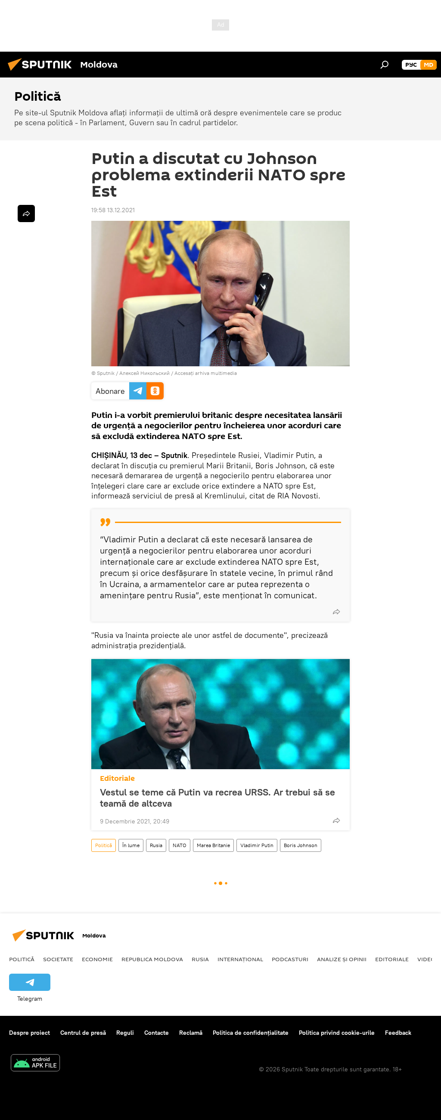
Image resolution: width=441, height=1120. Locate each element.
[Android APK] (35, 1064)
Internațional (240, 959)
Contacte (156, 1032)
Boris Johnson (300, 845)
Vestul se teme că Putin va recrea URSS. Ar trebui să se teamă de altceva (217, 797)
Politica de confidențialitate (251, 1032)
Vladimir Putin (256, 845)
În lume (131, 845)
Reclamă (190, 1032)
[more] (336, 611)
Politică (103, 845)
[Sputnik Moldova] (42, 72)
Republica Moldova (152, 959)
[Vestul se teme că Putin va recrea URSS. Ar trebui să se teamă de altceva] (220, 714)
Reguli (125, 1032)
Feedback (398, 1032)
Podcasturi (290, 959)
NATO (179, 845)
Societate (58, 959)
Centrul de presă (83, 1032)
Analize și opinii (341, 959)
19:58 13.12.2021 (113, 210)
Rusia (156, 845)
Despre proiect (29, 1032)
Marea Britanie (213, 845)
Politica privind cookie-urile (337, 1032)
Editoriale (117, 778)
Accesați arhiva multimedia (205, 373)
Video (426, 959)
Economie (97, 959)
